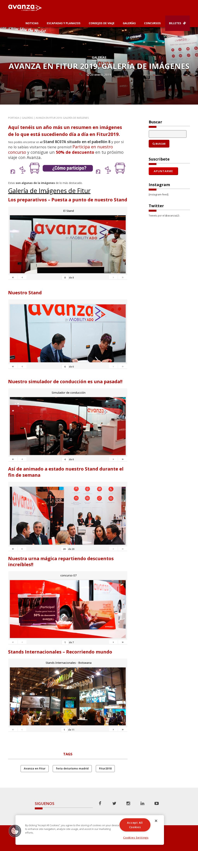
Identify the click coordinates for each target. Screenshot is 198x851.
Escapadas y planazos (63, 23)
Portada (13, 117)
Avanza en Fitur (34, 768)
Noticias (32, 23)
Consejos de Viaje (101, 23)
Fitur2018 (105, 768)
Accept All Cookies (135, 825)
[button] (15, 831)
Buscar (160, 143)
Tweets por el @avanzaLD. (164, 215)
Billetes (175, 23)
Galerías (129, 23)
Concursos (152, 23)
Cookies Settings (135, 837)
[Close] (156, 821)
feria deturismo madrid (72, 768)
